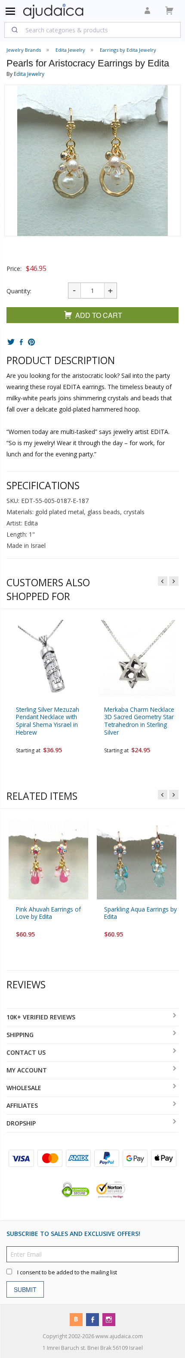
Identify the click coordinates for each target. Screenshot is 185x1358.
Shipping (20, 1035)
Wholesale (23, 1088)
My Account (26, 1070)
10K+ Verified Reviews (40, 1017)
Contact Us (26, 1052)
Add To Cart (98, 315)
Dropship (21, 1123)
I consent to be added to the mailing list (67, 1272)
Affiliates (22, 1105)
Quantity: (18, 291)
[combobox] (92, 29)
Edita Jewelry (29, 74)
